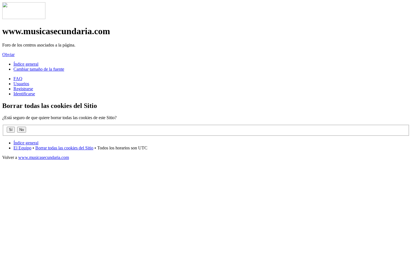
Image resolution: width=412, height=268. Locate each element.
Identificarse (24, 93)
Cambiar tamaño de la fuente (38, 69)
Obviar (8, 54)
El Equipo (22, 147)
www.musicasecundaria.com (43, 157)
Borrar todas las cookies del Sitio (64, 147)
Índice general (25, 64)
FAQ (17, 78)
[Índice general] (23, 17)
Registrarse (23, 88)
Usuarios (21, 83)
